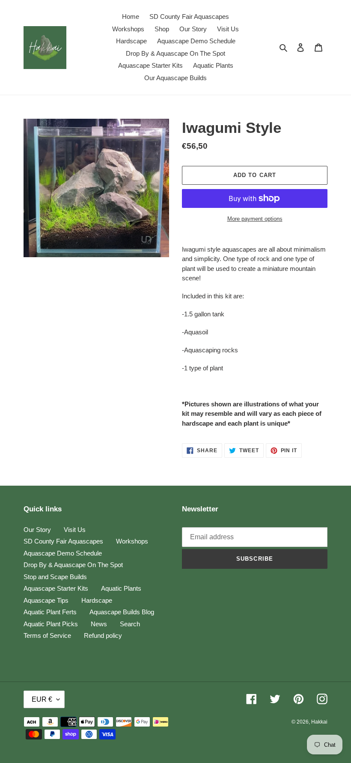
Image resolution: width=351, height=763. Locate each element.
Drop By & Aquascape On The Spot (73, 564)
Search (130, 624)
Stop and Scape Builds (55, 576)
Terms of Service (47, 635)
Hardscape (96, 600)
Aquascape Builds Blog (121, 612)
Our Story (37, 529)
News (99, 624)
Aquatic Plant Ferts (50, 612)
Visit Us (75, 529)
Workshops (132, 541)
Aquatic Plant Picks (51, 624)
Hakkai (319, 722)
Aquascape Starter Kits (56, 588)
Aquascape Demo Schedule (63, 553)
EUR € (42, 699)
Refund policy (103, 635)
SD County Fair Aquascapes (63, 541)
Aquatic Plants (121, 588)
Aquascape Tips (46, 600)
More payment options (255, 219)
